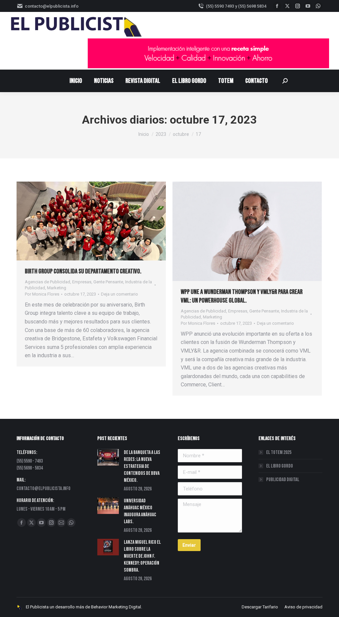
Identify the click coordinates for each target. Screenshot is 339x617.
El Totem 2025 (278, 452)
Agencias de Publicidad (47, 281)
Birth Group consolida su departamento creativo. (83, 271)
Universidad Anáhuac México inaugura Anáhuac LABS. (140, 511)
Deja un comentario (119, 294)
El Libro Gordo (279, 466)
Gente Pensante (108, 281)
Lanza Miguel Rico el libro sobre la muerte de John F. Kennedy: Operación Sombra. (142, 556)
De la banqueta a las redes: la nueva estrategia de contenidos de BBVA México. (142, 466)
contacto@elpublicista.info (51, 6)
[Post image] (108, 457)
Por (42, 294)
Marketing (56, 287)
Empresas (81, 281)
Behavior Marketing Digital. (116, 606)
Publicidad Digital (282, 480)
